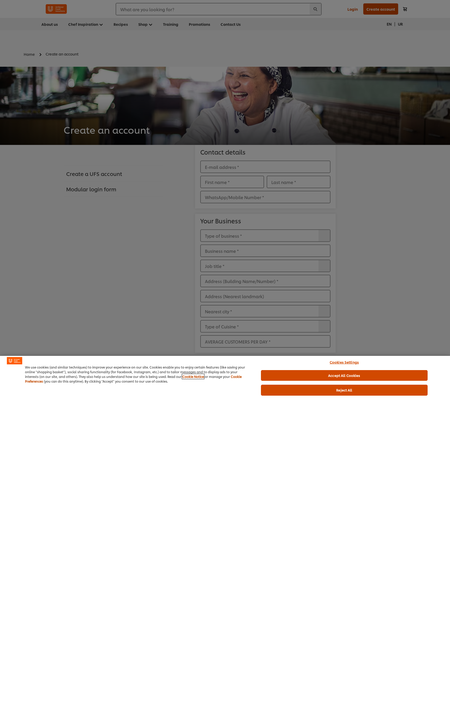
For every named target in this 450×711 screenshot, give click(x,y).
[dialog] (225, 533)
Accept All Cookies (344, 375)
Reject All (344, 390)
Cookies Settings (344, 362)
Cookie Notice (193, 376)
